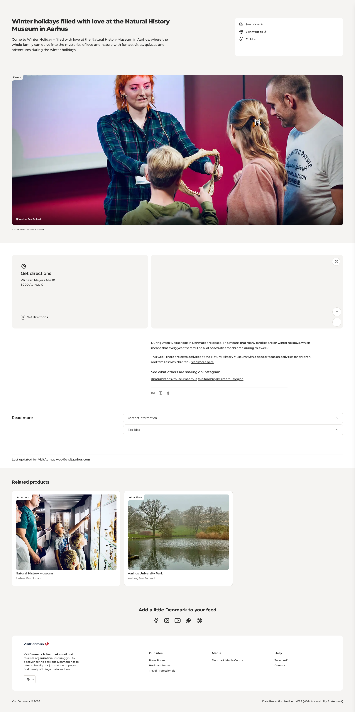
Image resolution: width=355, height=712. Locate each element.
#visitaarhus (206, 379)
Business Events (160, 665)
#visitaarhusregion (229, 379)
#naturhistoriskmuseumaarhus (174, 379)
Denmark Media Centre (228, 660)
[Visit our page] (166, 620)
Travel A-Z (281, 660)
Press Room (157, 660)
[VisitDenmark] (36, 644)
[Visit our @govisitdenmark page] (188, 620)
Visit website (254, 31)
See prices (253, 24)
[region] (247, 291)
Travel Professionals (162, 670)
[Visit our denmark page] (156, 620)
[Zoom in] (336, 311)
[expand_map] (336, 262)
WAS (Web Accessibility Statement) (319, 701)
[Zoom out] (336, 322)
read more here (202, 362)
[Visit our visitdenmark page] (177, 620)
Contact (280, 665)
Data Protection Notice (277, 701)
